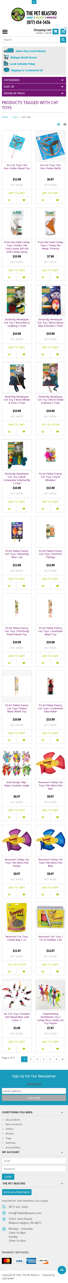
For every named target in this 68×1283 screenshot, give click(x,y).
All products (13, 1119)
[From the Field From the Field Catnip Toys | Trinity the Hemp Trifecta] (50, 209)
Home (5, 117)
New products (14, 1124)
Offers (10, 1129)
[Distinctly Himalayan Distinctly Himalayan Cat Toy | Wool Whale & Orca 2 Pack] (17, 364)
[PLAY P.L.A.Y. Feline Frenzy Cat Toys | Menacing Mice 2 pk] (17, 518)
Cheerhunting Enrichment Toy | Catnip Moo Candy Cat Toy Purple (50, 1018)
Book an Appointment (17, 1192)
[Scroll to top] (62, 1270)
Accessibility (13, 1147)
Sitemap (10, 1142)
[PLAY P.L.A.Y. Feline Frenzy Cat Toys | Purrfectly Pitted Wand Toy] (17, 595)
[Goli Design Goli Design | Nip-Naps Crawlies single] (17, 749)
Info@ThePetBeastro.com (25, 1213)
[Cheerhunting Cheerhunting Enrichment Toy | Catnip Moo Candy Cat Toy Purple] (50, 981)
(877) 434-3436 (18, 1207)
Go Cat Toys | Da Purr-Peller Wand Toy (17, 167)
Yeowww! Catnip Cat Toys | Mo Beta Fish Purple (17, 862)
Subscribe (34, 1084)
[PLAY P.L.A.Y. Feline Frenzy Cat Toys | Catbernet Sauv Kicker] (50, 672)
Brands (10, 1133)
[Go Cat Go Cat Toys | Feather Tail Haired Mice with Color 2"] (17, 981)
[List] (64, 124)
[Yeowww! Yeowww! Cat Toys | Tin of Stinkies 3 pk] (50, 904)
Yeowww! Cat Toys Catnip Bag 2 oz (16, 938)
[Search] (63, 40)
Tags (14, 117)
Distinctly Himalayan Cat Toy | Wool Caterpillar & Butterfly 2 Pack (17, 478)
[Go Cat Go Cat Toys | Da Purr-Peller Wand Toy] (17, 132)
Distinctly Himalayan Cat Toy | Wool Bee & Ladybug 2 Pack (17, 322)
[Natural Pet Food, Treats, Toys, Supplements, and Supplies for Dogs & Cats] (34, 16)
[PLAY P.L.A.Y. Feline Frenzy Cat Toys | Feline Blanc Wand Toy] (17, 672)
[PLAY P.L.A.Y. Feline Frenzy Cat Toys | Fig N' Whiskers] (50, 441)
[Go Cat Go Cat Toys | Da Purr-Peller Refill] (50, 132)
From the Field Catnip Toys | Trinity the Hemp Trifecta (50, 245)
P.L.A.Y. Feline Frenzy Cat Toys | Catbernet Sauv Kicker (50, 708)
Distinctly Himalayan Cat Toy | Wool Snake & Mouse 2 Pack (50, 400)
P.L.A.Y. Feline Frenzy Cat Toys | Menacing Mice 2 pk (17, 554)
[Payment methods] (7, 1261)
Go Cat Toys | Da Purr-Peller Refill (50, 167)
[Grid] (59, 124)
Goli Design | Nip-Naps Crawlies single (17, 784)
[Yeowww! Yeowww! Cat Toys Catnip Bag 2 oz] (17, 904)
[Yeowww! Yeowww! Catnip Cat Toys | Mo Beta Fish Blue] (50, 826)
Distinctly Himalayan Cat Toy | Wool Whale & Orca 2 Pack (17, 400)
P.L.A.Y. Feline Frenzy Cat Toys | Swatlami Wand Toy (50, 631)
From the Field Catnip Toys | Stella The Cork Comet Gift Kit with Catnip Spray (17, 247)
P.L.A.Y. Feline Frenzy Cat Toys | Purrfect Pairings (50, 554)
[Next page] (63, 1059)
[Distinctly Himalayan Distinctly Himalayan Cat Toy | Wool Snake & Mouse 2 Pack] (50, 364)
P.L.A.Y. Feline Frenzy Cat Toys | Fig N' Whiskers (50, 477)
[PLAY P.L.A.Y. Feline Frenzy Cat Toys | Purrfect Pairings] (50, 518)
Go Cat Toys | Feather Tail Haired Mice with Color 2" (17, 1017)
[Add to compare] (9, 200)
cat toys (26, 117)
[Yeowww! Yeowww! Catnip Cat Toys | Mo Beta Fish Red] (50, 749)
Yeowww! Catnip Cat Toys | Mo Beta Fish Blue (50, 862)
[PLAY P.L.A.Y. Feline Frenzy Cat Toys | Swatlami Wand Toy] (50, 595)
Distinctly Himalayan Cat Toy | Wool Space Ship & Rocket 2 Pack (50, 322)
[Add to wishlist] (24, 200)
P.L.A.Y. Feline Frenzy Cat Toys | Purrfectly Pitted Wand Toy (17, 631)
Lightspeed (8, 1278)
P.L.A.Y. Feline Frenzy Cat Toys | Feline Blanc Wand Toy (16, 708)
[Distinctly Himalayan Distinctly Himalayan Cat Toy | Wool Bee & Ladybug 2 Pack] (17, 286)
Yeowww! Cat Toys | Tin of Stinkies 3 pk (50, 938)
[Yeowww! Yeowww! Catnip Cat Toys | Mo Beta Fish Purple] (17, 826)
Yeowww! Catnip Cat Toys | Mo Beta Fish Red (50, 785)
